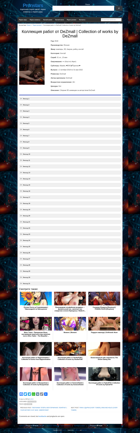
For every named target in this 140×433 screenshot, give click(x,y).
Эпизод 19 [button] (26, 209)
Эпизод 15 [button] (26, 185)
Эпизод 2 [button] (26, 105)
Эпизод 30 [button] (26, 277)
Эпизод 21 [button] (26, 222)
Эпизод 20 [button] (26, 216)
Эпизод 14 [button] (26, 179)
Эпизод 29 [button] (26, 271)
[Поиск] (118, 8)
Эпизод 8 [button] (26, 142)
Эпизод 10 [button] (26, 154)
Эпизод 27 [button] (26, 259)
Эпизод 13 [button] (26, 172)
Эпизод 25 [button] (26, 246)
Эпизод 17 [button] (26, 197)
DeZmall (29, 404)
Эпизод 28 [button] (26, 265)
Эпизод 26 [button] (26, 253)
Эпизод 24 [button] (26, 240)
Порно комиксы (35, 20)
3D (25, 404)
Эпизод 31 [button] (26, 283)
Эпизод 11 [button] (26, 160)
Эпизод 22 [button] (26, 228)
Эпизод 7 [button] (26, 135)
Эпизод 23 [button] (26, 234)
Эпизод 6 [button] (26, 129)
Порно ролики (71, 20)
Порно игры (23, 20)
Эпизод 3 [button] (26, 111)
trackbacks (42, 416)
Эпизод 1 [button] (26, 98)
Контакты (82, 20)
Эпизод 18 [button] (26, 203)
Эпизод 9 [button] (26, 148)
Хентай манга (59, 20)
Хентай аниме (47, 20)
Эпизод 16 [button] (26, 191)
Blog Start (84, 430)
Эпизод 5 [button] (26, 123)
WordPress (76, 430)
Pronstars (33, 5)
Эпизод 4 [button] (26, 117)
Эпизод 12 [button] (26, 166)
